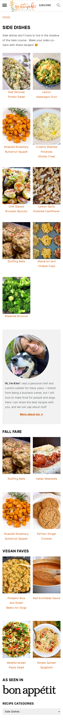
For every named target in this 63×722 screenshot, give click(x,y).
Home (6, 16)
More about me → (31, 414)
